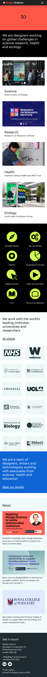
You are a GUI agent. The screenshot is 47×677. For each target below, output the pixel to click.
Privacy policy (8, 670)
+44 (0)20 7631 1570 (10, 659)
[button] (42, 3)
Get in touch (10, 639)
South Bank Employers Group (18, 216)
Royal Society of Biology (16, 95)
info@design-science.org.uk (14, 657)
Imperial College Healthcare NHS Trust (22, 175)
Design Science (9, 644)
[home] (13, 3)
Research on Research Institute (19, 136)
